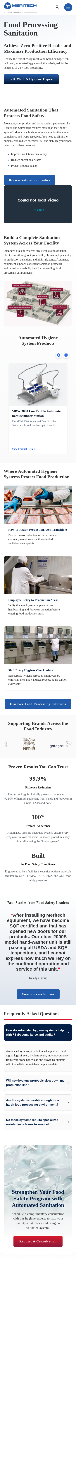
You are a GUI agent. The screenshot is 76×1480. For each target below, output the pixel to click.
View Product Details (23, 449)
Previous (58, 355)
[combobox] (57, 7)
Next (66, 355)
